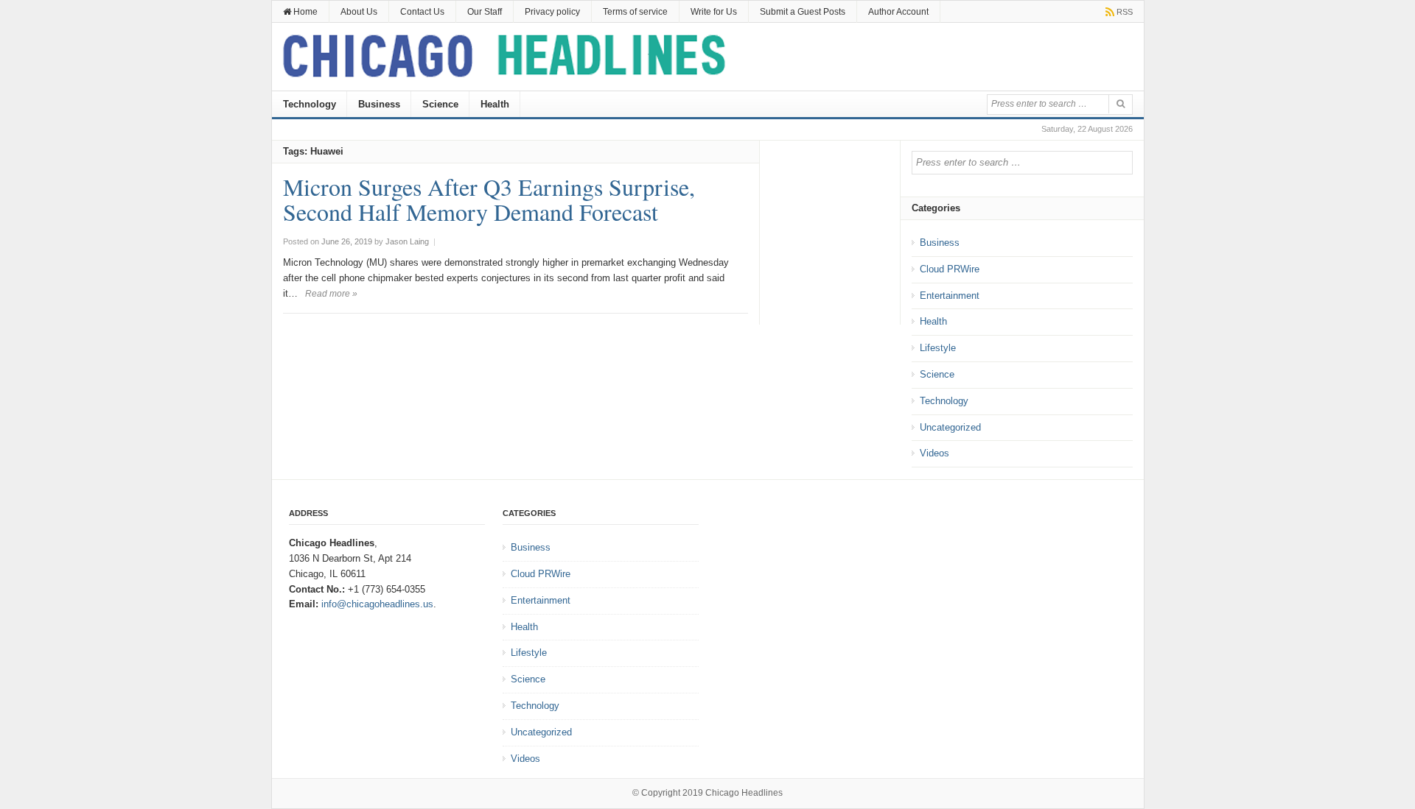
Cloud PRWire (949, 269)
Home (304, 12)
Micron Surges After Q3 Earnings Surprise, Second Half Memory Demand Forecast (489, 199)
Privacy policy (552, 12)
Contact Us (422, 12)
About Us (358, 12)
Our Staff (484, 12)
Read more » (331, 294)
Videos (934, 453)
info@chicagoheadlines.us (377, 604)
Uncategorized (950, 427)
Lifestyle (938, 347)
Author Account (898, 12)
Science (440, 104)
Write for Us (714, 12)
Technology (309, 104)
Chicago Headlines (744, 793)
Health (495, 104)
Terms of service (635, 12)
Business (379, 104)
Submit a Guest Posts (802, 12)
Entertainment (949, 295)
